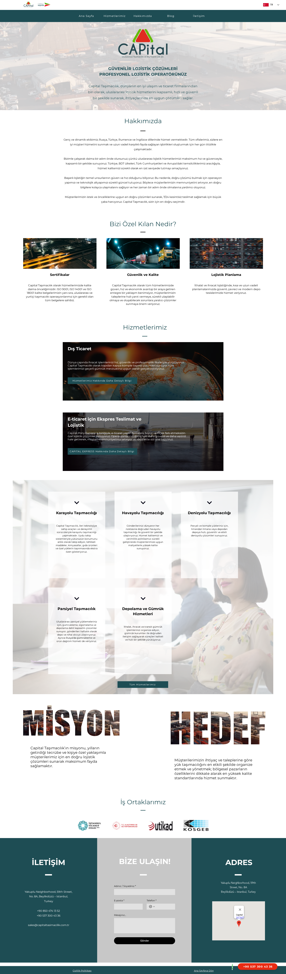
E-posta (119, 900)
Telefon (151, 900)
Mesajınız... (120, 915)
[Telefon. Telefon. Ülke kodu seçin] (152, 907)
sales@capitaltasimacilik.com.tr (48, 925)
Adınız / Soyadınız (125, 886)
